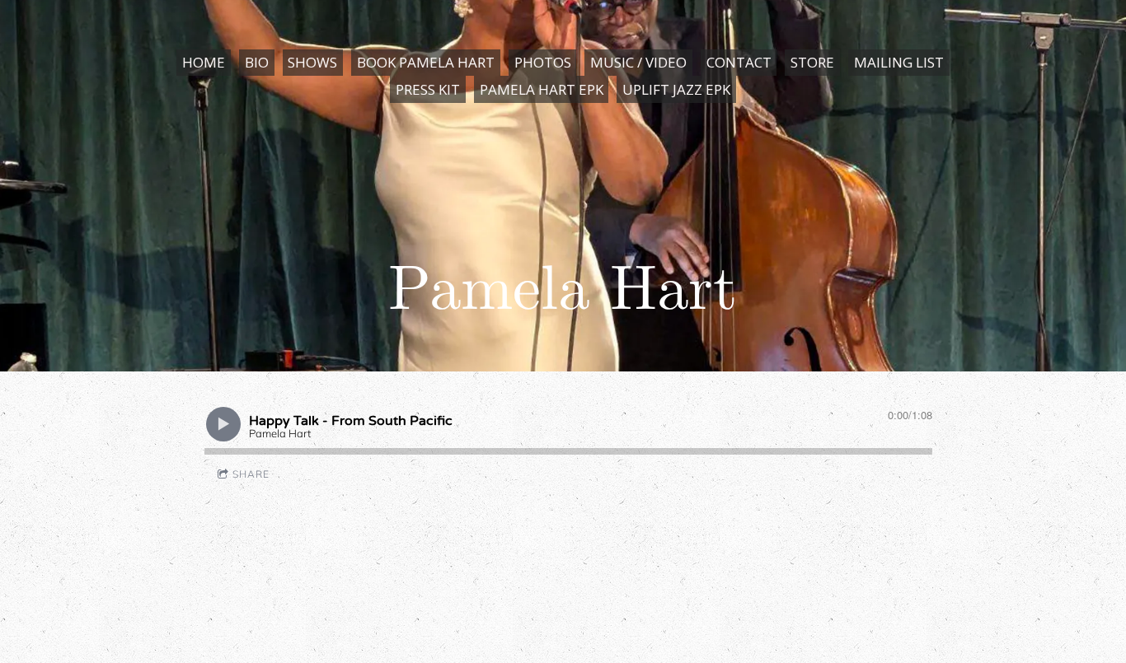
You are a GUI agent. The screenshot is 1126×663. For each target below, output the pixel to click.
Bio (257, 62)
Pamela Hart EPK (541, 89)
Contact (739, 62)
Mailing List (899, 62)
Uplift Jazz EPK (676, 89)
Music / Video (638, 62)
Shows (312, 62)
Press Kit (428, 89)
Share (251, 474)
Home (203, 62)
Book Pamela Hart (426, 62)
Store (812, 62)
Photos (542, 62)
